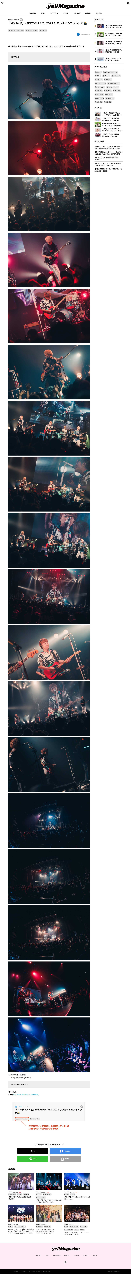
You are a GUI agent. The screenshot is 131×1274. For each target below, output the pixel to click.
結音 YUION (100, 98)
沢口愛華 (99, 102)
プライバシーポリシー (34, 1271)
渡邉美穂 (108, 102)
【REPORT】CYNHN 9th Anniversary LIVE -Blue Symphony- (77, 1198)
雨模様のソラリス (115, 83)
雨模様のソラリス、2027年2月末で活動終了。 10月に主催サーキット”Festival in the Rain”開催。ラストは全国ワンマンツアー (109, 147)
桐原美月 (99, 79)
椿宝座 (82, 1229)
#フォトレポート (32, 30)
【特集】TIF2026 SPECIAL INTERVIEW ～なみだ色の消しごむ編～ (108, 170)
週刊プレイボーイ (114, 87)
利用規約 (23, 1271)
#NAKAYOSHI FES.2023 (17, 30)
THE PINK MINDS (75, 1226)
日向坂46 (108, 79)
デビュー (39, 1194)
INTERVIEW (54, 13)
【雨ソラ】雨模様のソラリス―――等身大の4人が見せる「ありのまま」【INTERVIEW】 (108, 153)
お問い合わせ (46, 1271)
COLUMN (77, 13)
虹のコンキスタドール (21, 1226)
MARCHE (88, 13)
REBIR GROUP (13, 1194)
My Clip (99, 13)
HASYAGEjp (40, 1226)
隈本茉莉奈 (100, 94)
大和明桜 (108, 91)
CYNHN (73, 1194)
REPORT (66, 13)
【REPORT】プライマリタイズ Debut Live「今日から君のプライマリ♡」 (49, 1201)
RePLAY (20, 1194)
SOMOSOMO (48, 1226)
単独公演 (27, 1194)
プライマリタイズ (41, 1197)
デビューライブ (47, 1194)
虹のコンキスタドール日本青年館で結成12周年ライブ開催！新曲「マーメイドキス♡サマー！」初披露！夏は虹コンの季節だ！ (21, 1231)
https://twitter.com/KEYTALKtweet (26, 1094)
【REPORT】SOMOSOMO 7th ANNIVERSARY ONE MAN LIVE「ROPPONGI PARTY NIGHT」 (45, 1231)
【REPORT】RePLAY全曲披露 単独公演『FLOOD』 (19, 1198)
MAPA (67, 1226)
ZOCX (77, 1229)
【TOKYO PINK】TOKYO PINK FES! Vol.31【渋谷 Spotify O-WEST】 (76, 1233)
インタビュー (101, 87)
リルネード (117, 76)
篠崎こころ (111, 98)
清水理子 (99, 91)
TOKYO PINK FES (69, 1229)
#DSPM (67, 1194)
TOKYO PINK (84, 1226)
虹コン (99, 76)
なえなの (109, 94)
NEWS (43, 13)
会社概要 (15, 1271)
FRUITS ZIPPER (101, 83)
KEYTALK (44, 30)
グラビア (117, 91)
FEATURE (32, 13)
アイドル (107, 76)
